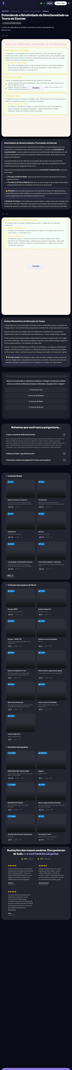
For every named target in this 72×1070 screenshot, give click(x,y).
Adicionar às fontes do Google (12, 23)
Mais (9, 576)
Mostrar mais (6, 30)
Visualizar (36, 88)
